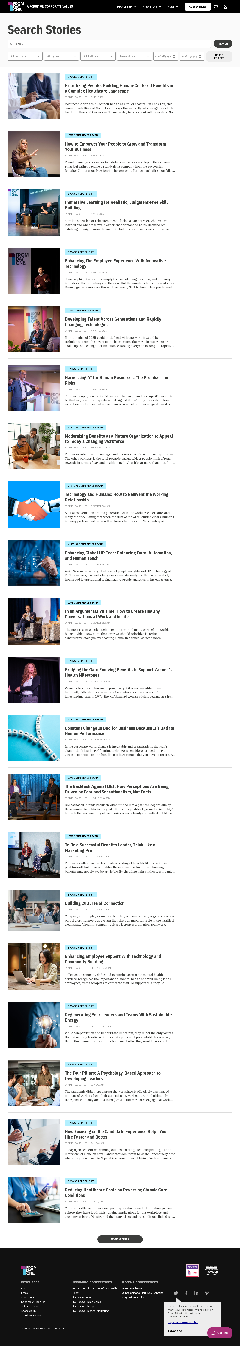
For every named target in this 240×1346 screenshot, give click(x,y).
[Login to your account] (225, 7)
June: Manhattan (132, 1288)
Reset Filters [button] (219, 56)
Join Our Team (30, 1306)
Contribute (27, 1297)
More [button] (171, 6)
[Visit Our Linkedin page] (196, 1293)
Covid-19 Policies (31, 1315)
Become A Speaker (33, 1301)
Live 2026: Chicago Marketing (90, 1310)
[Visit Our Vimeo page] (207, 1293)
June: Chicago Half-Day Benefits (142, 1292)
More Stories (120, 1239)
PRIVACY (58, 1328)
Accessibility (28, 1310)
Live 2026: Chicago (84, 1306)
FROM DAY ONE (41, 1328)
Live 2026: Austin (82, 1297)
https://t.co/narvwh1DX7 (183, 1322)
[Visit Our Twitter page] (176, 1293)
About (25, 1288)
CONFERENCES (197, 6)
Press (24, 1292)
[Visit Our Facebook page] (186, 1293)
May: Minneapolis (133, 1297)
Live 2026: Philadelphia (86, 1301)
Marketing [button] (150, 6)
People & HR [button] (125, 6)
